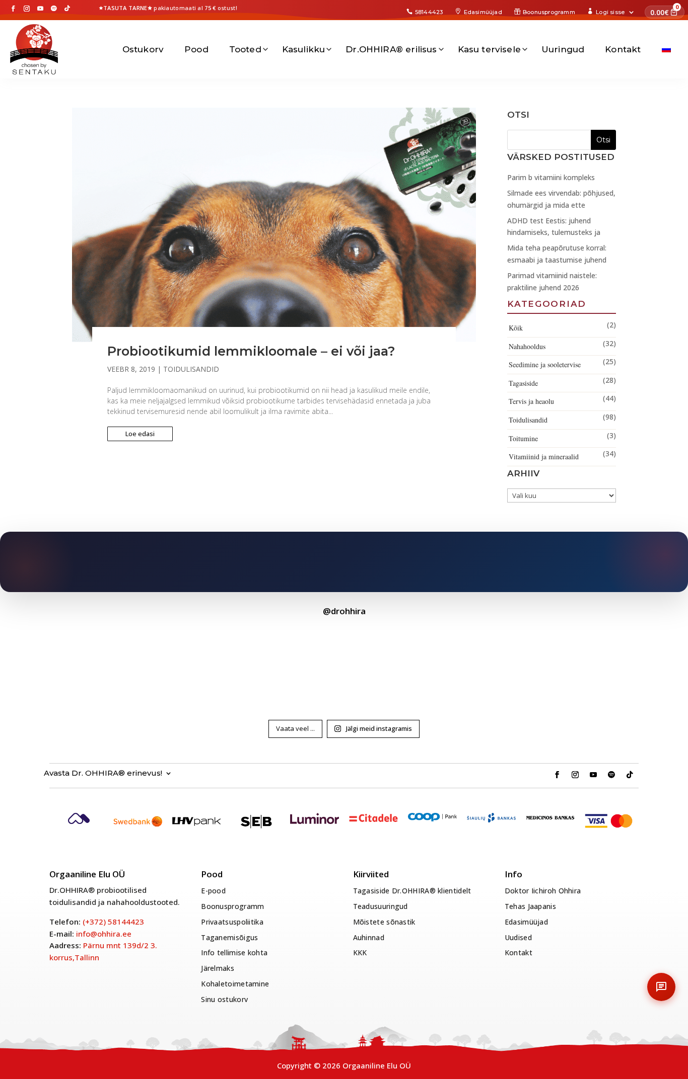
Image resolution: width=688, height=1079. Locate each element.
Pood (196, 49)
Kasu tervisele (489, 49)
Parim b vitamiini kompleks (551, 177)
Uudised (518, 937)
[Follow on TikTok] (67, 9)
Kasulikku (303, 49)
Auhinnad (368, 937)
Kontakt (623, 49)
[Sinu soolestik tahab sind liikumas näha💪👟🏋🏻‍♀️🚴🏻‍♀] (106, 665)
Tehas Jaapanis (530, 906)
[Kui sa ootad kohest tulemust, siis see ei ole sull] (225, 665)
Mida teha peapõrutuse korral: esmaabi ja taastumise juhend (556, 254)
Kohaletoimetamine (235, 983)
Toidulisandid (191, 369)
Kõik (516, 328)
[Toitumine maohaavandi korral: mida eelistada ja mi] (344, 665)
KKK (360, 952)
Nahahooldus (527, 346)
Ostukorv (143, 49)
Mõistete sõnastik (384, 922)
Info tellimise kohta (234, 952)
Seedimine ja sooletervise (545, 364)
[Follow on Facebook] (13, 9)
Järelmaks (217, 968)
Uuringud (562, 49)
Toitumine (523, 438)
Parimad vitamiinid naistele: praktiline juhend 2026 (552, 281)
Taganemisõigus (229, 937)
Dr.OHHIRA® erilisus (391, 49)
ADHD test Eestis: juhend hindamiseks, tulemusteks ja (553, 226)
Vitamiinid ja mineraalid (544, 456)
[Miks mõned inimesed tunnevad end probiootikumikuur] (582, 665)
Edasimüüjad (483, 12)
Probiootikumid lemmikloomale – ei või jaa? (251, 351)
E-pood (213, 890)
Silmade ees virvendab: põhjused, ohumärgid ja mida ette (561, 199)
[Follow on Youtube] (40, 9)
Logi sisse (610, 12)
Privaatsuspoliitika (232, 922)
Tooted (245, 49)
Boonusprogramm (549, 12)
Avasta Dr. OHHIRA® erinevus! (103, 773)
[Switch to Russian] (666, 49)
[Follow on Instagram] (27, 9)
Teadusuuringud (380, 906)
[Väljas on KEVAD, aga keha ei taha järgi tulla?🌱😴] (463, 665)
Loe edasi (140, 433)
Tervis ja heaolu (531, 401)
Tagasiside (523, 383)
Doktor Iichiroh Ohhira (543, 890)
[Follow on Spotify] (54, 9)
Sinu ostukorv (224, 999)
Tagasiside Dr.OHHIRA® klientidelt (412, 890)
